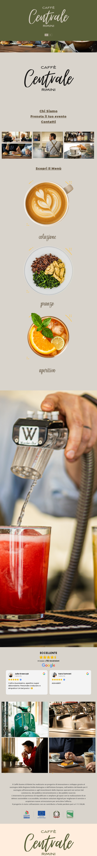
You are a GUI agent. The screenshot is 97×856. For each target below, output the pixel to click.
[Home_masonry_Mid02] (79, 151)
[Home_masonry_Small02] (79, 137)
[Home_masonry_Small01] (17, 137)
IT (46, 35)
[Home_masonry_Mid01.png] (17, 151)
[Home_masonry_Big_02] (48, 145)
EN (50, 35)
